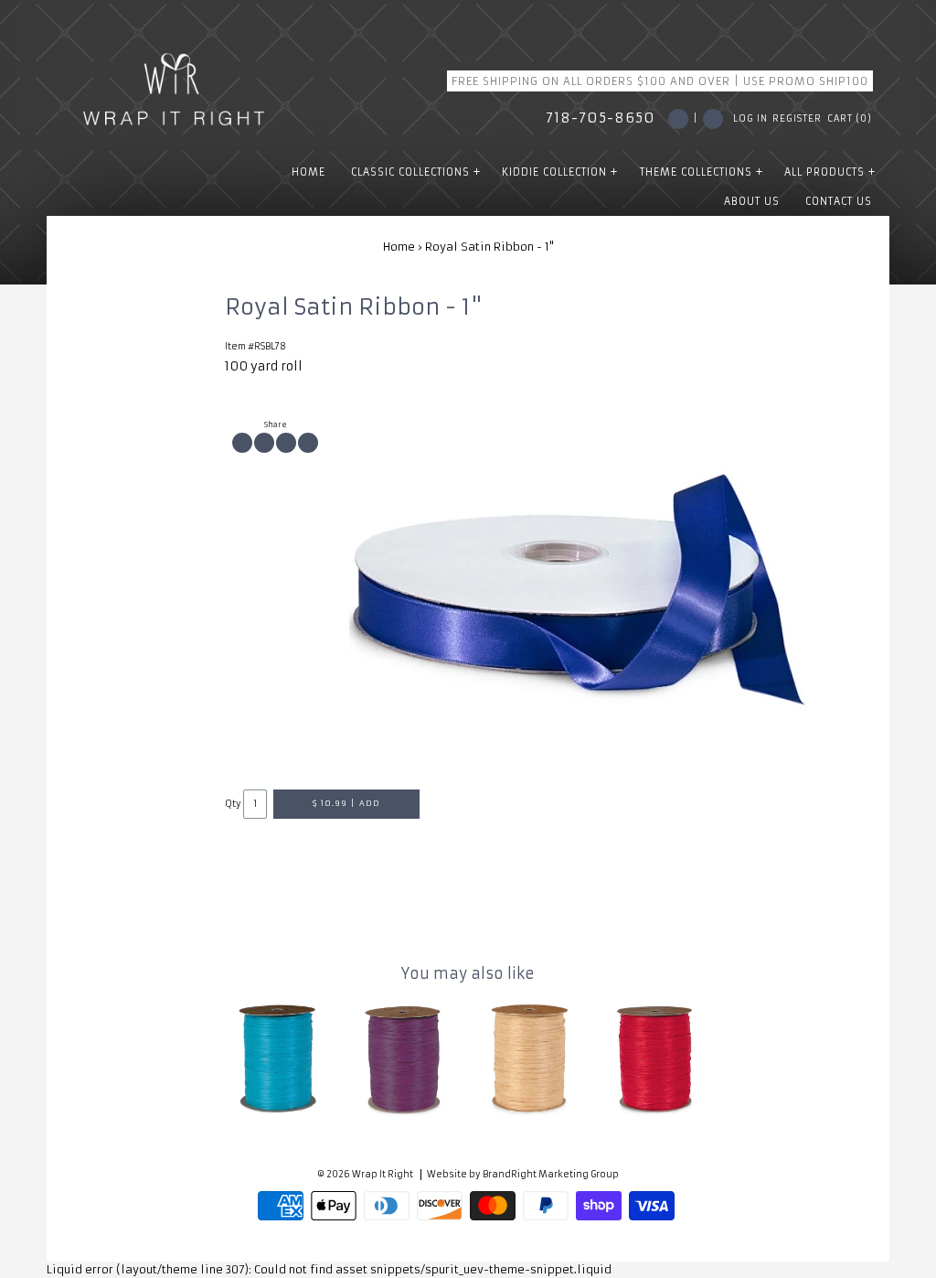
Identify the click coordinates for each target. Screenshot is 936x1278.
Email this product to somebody (308, 443)
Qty (233, 804)
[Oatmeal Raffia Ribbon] (531, 1057)
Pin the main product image (286, 443)
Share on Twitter (264, 443)
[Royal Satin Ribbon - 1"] (577, 587)
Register (797, 118)
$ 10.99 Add (346, 803)
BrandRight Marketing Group (551, 1174)
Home (399, 246)
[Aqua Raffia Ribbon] (279, 1057)
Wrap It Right (382, 1174)
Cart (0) (849, 118)
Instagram (678, 119)
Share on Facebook (242, 443)
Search (713, 119)
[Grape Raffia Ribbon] (405, 1057)
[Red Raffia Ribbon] (657, 1057)
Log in (750, 118)
